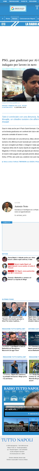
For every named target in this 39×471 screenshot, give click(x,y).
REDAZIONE (33, 1)
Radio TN (24, 1)
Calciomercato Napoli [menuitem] (27, 18)
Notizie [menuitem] (14, 18)
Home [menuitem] (8, 18)
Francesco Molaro (23, 459)
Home (5, 1)
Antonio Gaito (22, 457)
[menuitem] (2, 18)
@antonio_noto (20, 107)
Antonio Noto (8, 107)
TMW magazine (14, 1)
